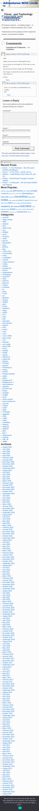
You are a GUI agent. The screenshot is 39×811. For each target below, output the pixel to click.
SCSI (4, 397)
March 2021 (6, 576)
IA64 (4, 317)
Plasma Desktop (8, 374)
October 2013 (7, 764)
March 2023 (6, 525)
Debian (5, 266)
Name (5, 128)
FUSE (4, 293)
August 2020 (7, 591)
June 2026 (6, 451)
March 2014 (6, 754)
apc (11, 191)
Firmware (5, 287)
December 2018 (8, 633)
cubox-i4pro (19, 193)
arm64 (20, 191)
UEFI (4, 410)
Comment (7, 111)
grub (4, 304)
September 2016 (8, 690)
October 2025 (7, 466)
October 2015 (7, 713)
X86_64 (5, 439)
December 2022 (8, 532)
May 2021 (6, 572)
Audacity (5, 236)
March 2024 (6, 504)
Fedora (5, 285)
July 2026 (6, 449)
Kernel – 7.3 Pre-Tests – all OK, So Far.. (17, 172)
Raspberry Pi (7, 380)
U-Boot (5, 405)
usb (17, 209)
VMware (5, 425)
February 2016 (7, 705)
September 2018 (8, 639)
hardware (5, 308)
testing (3, 209)
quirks (4, 376)
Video (4, 420)
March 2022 (6, 551)
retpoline (5, 387)
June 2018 (6, 646)
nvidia (4, 199)
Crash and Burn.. (8, 262)
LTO (4, 340)
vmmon (20, 209)
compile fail (4, 193)
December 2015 (8, 709)
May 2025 (6, 477)
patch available (16, 203)
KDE (4, 327)
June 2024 (6, 498)
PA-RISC (5, 363)
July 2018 (6, 644)
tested (33, 206)
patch (10, 203)
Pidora (4, 370)
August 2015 (7, 718)
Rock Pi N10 (7, 389)
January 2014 (7, 758)
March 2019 (6, 627)
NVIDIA (5, 351)
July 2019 (6, 618)
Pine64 (5, 372)
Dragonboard (7, 272)
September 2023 (8, 512)
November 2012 (8, 787)
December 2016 (8, 684)
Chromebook (7, 253)
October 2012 (7, 789)
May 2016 (6, 699)
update (12, 209)
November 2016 (8, 686)
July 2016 (6, 694)
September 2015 (8, 715)
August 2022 (7, 540)
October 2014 (7, 739)
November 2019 (8, 610)
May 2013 (6, 775)
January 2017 (7, 682)
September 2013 (8, 766)
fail (33, 193)
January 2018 (7, 656)
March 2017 (6, 677)
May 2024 (6, 500)
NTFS (4, 348)
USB (4, 416)
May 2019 (6, 622)
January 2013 (7, 783)
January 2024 (7, 506)
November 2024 (8, 489)
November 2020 (8, 584)
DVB (4, 279)
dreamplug (27, 193)
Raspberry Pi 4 (8, 382)
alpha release (7, 220)
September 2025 (8, 468)
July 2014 (6, 745)
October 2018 (7, 637)
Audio (4, 238)
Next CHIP (6, 346)
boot (28, 191)
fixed (9, 197)
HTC (4, 315)
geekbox (5, 298)
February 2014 (7, 756)
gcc (3, 296)
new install (6, 344)
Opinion (5, 361)
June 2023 (6, 519)
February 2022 (7, 553)
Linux (4, 334)
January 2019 (7, 631)
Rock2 (4, 391)
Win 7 (4, 433)
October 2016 (7, 688)
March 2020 (6, 601)
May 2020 (6, 597)
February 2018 (7, 654)
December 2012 (8, 785)
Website (6, 142)
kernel (18, 196)
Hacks (4, 306)
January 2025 (7, 485)
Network (5, 342)
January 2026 (7, 460)
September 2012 (8, 792)
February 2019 (7, 629)
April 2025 (6, 479)
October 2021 (7, 561)
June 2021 (6, 570)
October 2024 (7, 491)
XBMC (4, 441)
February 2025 (7, 483)
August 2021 (7, 565)
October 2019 (7, 612)
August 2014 (7, 743)
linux (25, 196)
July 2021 (6, 567)
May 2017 (6, 673)
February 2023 (7, 527)
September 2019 (8, 614)
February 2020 (7, 603)
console (5, 260)
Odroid (4, 355)
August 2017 (7, 667)
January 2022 (7, 555)
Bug (4, 249)
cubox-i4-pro (12, 193)
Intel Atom (6, 321)
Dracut (4, 270)
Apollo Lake (6, 228)
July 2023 (6, 517)
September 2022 (8, 538)
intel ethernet (7, 323)
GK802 (5, 302)
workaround (22, 212)
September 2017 (8, 665)
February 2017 (7, 679)
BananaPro (6, 243)
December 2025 (8, 462)
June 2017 (6, 671)
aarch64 (3, 191)
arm (15, 190)
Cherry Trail (6, 251)
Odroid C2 (6, 357)
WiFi (4, 431)
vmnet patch (30, 209)
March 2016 (6, 703)
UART (4, 408)
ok (32, 200)
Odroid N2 (6, 359)
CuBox (5, 264)
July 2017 (6, 669)
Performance (7, 367)
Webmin (5, 429)
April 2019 (6, 625)
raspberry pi (7, 206)
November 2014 (8, 737)
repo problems (7, 384)
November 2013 (8, 762)
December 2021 (8, 557)
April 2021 (6, 574)
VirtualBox (6, 422)
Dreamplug (6, 274)
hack (13, 197)
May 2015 (6, 724)
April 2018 (6, 650)
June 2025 (6, 474)
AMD (4, 222)
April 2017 (6, 675)
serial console (7, 399)
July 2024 (6, 496)
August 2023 (7, 515)
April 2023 (6, 523)
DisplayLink (6, 268)
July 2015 (6, 720)
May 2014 (6, 749)
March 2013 (6, 779)
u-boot (7, 209)
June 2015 (6, 722)
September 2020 (8, 589)
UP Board (6, 412)
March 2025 (6, 481)
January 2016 (7, 707)
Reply (8, 80)
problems (29, 203)
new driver (31, 197)
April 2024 (6, 502)
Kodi (4, 332)
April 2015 (6, 726)
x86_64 (29, 212)
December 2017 (8, 658)
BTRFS (5, 247)
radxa (4, 378)
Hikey (4, 310)
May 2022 (6, 546)
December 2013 (8, 760)
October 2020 (7, 586)
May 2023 (6, 521)
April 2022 (6, 548)
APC (4, 226)
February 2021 (7, 578)
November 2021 (8, 559)
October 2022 (7, 536)
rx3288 (5, 395)
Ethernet (5, 283)
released (16, 206)
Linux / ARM (6, 336)
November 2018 (8, 635)
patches (5, 365)
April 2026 (6, 455)
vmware (5, 211)
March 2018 (6, 652)
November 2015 (8, 711)
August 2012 (7, 794)
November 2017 (8, 661)
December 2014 (8, 734)
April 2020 (6, 599)
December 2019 (8, 608)
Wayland (5, 427)
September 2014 (8, 741)
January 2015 (7, 732)
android (8, 191)
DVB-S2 (5, 281)
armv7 (25, 191)
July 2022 (6, 542)
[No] (36, 803)
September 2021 (8, 563)
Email (5, 135)
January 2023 (7, 529)
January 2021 (7, 580)
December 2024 (8, 487)
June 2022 (6, 544)
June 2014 (6, 747)
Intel (4, 319)
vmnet (24, 209)
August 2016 (7, 692)
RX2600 (5, 393)
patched (23, 203)
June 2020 (6, 595)
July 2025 (6, 472)
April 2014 (6, 751)
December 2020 (8, 582)
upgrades (5, 414)
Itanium (5, 325)
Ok (20, 808)
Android (5, 224)
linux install (6, 338)
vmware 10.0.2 (13, 212)
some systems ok (8, 401)
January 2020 (7, 606)
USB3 (4, 418)
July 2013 (6, 770)
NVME (4, 353)
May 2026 (6, 453)
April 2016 (6, 701)
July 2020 (6, 593)
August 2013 (7, 768)
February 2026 (7, 458)
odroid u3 (28, 200)
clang (4, 255)
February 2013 (7, 781)
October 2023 (7, 510)
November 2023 (8, 508)
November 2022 (8, 534)
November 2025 (8, 464)
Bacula (5, 241)
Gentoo (5, 300)
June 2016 (6, 696)
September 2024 (8, 493)
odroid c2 (21, 200)
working (5, 437)
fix (7, 197)
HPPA (4, 312)
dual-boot (5, 277)
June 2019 (6, 620)
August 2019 (7, 616)
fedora (3, 197)
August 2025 (7, 470)
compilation (6, 258)
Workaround (7, 435)
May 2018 (6, 648)
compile (33, 191)
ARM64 (5, 232)
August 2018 (7, 641)
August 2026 (7, 447)
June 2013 (6, 772)
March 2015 (6, 728)
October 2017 (7, 663)
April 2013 (6, 777)
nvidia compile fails (13, 200)
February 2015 (7, 730)
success (25, 206)
